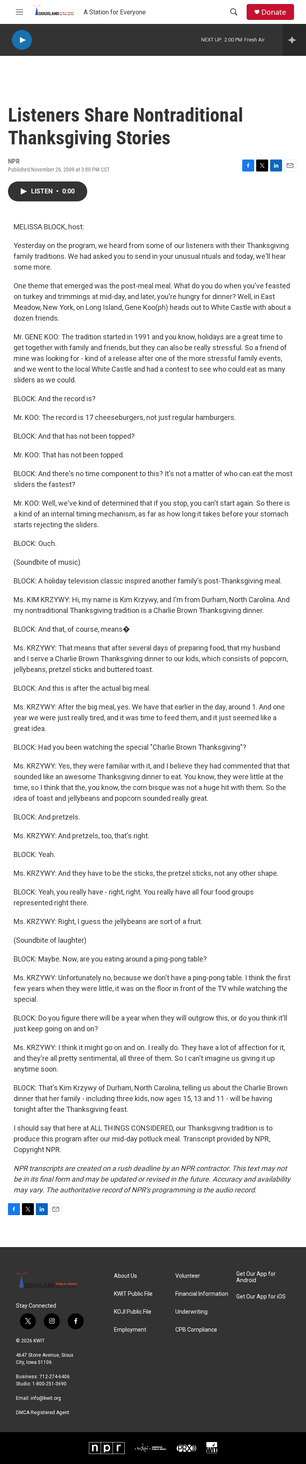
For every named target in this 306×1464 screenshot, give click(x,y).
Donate (273, 12)
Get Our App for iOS (261, 1297)
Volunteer (187, 1276)
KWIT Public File (133, 1294)
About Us (125, 1276)
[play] (22, 40)
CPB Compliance (196, 1330)
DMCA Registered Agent (42, 1412)
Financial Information (201, 1294)
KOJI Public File (132, 1312)
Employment (130, 1330)
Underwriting (191, 1312)
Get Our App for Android (256, 1277)
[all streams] (294, 40)
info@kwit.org (46, 1398)
